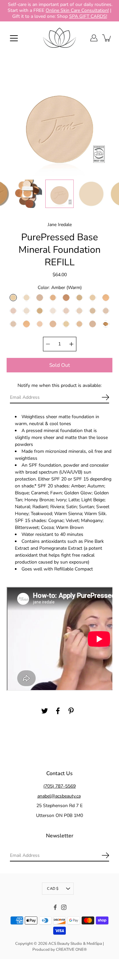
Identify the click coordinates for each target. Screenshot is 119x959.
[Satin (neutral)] (105, 310)
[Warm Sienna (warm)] (66, 323)
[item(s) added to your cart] (107, 38)
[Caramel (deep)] (53, 297)
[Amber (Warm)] (13, 297)
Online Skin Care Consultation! (77, 10)
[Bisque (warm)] (26, 297)
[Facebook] (58, 711)
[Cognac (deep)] (66, 297)
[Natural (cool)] (66, 310)
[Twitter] (45, 711)
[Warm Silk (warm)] (79, 323)
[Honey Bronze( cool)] (13, 310)
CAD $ (53, 888)
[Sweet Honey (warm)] (26, 323)
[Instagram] (63, 907)
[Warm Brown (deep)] (53, 323)
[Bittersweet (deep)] (39, 297)
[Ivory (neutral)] (26, 310)
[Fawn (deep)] (79, 297)
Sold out (59, 364)
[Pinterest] (71, 711)
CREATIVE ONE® (71, 949)
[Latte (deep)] (39, 310)
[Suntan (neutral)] (13, 323)
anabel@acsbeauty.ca (59, 796)
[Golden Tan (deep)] (105, 297)
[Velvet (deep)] (92, 323)
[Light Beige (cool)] (53, 310)
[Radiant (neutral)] (79, 310)
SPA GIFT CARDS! (88, 16)
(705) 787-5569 (59, 786)
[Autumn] (105, 323)
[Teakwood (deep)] (39, 323)
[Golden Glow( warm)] (92, 297)
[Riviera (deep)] (92, 310)
